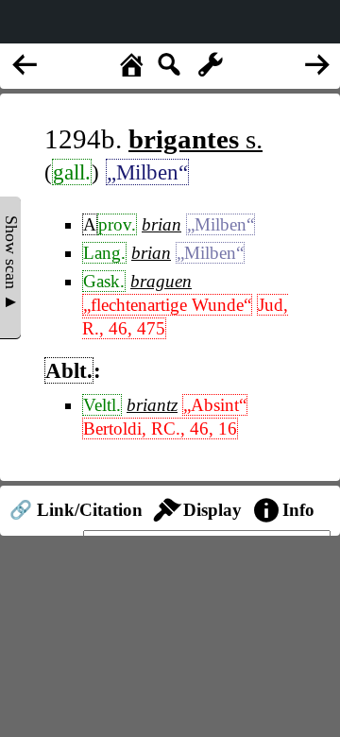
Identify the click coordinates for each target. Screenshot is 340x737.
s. (195, 139)
